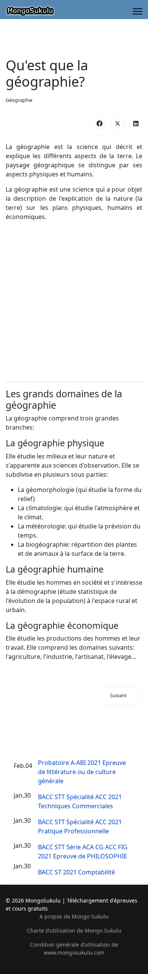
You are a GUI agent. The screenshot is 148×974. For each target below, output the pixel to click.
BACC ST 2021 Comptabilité (76, 872)
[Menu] (137, 11)
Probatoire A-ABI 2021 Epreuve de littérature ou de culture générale (82, 771)
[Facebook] (99, 123)
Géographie (19, 100)
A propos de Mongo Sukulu (74, 916)
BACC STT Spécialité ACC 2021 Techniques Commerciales (80, 801)
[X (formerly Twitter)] (117, 123)
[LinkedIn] (135, 123)
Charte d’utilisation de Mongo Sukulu (74, 930)
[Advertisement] (74, 301)
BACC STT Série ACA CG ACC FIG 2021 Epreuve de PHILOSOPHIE (83, 851)
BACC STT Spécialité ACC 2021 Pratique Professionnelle (80, 826)
